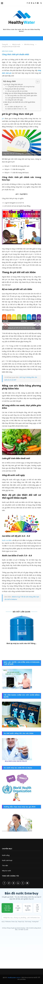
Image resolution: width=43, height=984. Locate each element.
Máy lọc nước (16, 44)
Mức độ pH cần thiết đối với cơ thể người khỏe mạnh (19, 103)
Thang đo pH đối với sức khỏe (14, 89)
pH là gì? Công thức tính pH (13, 84)
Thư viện (5, 865)
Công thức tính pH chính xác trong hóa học (21, 86)
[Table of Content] (37, 81)
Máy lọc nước (6, 871)
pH (3, 118)
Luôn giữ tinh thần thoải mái (17, 98)
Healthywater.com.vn (14, 977)
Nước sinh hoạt (7, 860)
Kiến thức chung (29, 44)
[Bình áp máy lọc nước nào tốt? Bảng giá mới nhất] (21, 628)
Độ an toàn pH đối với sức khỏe (18, 91)
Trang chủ (5, 44)
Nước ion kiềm (7, 540)
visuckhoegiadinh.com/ (21, 981)
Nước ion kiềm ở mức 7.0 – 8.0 (17, 109)
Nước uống (6, 855)
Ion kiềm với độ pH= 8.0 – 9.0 (17, 107)
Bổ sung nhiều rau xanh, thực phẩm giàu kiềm (22, 95)
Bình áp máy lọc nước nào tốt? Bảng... (21, 643)
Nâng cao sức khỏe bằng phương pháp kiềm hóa (20, 93)
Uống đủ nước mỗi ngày (15, 100)
